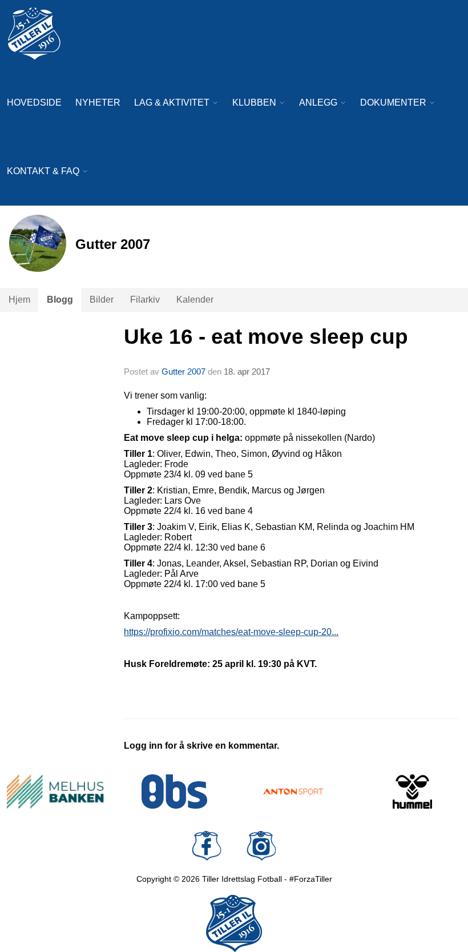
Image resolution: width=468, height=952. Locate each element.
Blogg (60, 299)
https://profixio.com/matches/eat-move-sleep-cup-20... (231, 632)
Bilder (102, 299)
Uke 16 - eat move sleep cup (266, 336)
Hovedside (34, 102)
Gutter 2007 (183, 371)
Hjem (19, 299)
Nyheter (97, 102)
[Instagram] (261, 846)
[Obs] (175, 791)
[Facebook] (206, 846)
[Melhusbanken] (55, 791)
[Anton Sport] (293, 791)
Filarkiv (145, 299)
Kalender (194, 299)
